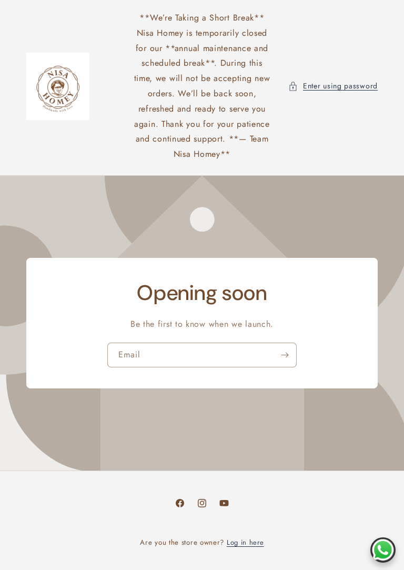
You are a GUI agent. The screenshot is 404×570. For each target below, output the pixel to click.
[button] (333, 86)
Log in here (245, 542)
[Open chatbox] (383, 550)
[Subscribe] (284, 355)
